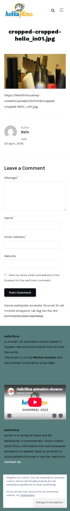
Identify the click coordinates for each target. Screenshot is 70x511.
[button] (61, 10)
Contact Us (12, 462)
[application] (35, 402)
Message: (11, 177)
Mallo (25, 132)
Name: (9, 218)
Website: (10, 256)
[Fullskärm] (61, 416)
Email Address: (15, 237)
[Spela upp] (9, 416)
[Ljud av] (54, 416)
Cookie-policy (27, 495)
